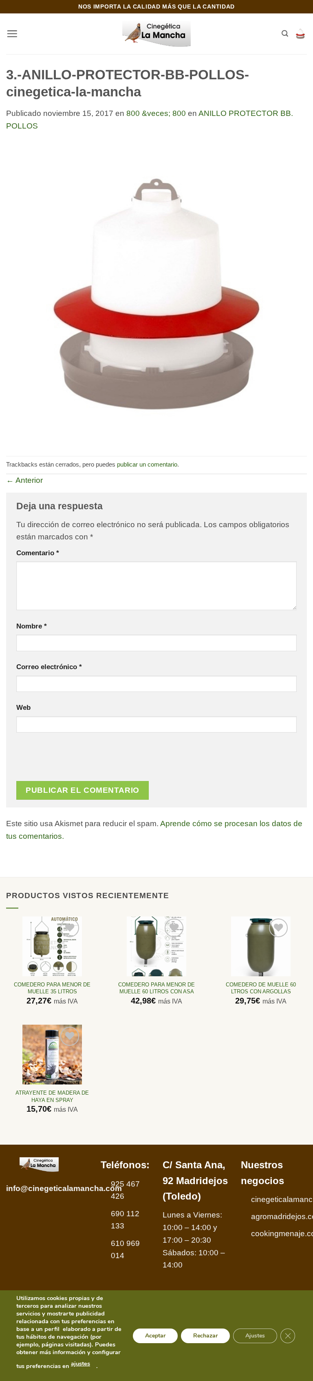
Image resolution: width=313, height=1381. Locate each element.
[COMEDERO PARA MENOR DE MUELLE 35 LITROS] (52, 946)
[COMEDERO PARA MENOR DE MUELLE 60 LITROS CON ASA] (157, 946)
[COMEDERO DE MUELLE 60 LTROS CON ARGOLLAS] (261, 946)
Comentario (37, 553)
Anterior (24, 480)
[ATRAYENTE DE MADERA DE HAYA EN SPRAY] (52, 1054)
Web (23, 707)
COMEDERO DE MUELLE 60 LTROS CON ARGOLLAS (261, 988)
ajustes (80, 1363)
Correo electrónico (49, 667)
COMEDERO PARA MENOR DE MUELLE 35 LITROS (52, 988)
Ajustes (255, 1335)
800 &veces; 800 (156, 113)
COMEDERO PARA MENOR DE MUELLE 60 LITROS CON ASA (156, 988)
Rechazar (205, 1335)
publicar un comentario (147, 464)
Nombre (31, 626)
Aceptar (155, 1335)
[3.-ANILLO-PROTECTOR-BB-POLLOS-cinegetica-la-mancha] (156, 293)
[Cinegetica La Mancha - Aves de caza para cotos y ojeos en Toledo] (156, 34)
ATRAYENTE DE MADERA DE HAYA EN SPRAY (52, 1096)
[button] (12, 33)
